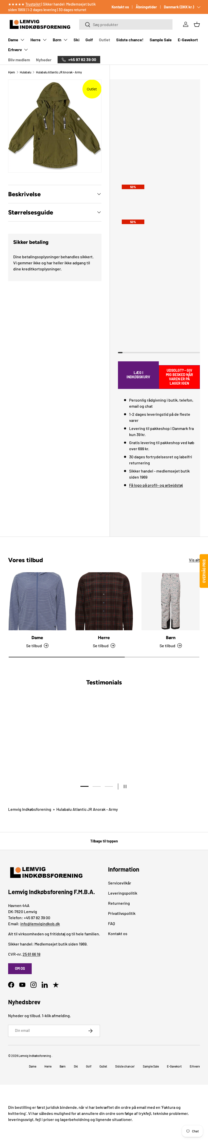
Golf (89, 39)
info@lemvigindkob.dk (40, 923)
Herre (35, 39)
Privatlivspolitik (121, 913)
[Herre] (104, 601)
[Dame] (37, 601)
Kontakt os (120, 7)
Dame (13, 39)
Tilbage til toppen (104, 841)
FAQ (111, 923)
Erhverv (15, 49)
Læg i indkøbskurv (138, 374)
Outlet (104, 39)
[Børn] (171, 601)
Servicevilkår (119, 882)
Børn (57, 39)
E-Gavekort (188, 39)
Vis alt (194, 559)
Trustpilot (33, 4)
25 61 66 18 (31, 954)
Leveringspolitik (122, 893)
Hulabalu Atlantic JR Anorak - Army (59, 72)
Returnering (119, 903)
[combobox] (126, 24)
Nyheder (43, 59)
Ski (76, 39)
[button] (196, 24)
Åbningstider (146, 7)
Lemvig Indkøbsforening (29, 809)
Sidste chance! (130, 39)
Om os (20, 968)
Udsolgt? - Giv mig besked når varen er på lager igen (179, 376)
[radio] (158, 172)
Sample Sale (161, 39)
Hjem (11, 72)
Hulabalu (25, 72)
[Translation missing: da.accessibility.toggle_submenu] (22, 40)
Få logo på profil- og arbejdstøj (156, 485)
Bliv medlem (19, 59)
